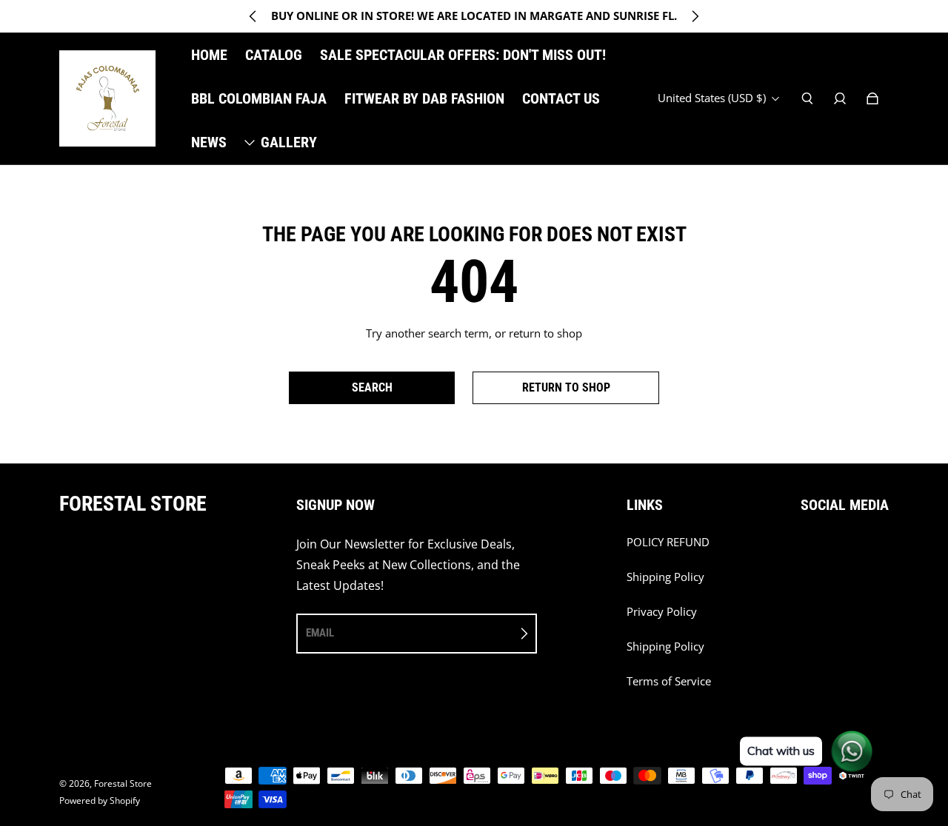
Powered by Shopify (99, 800)
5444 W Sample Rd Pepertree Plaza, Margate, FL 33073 (474, 16)
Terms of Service (669, 681)
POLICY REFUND (668, 542)
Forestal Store (123, 783)
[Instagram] (805, 550)
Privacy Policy (662, 612)
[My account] (840, 98)
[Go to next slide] (694, 16)
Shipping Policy (665, 577)
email (320, 632)
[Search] (807, 98)
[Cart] (872, 98)
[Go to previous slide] (253, 16)
